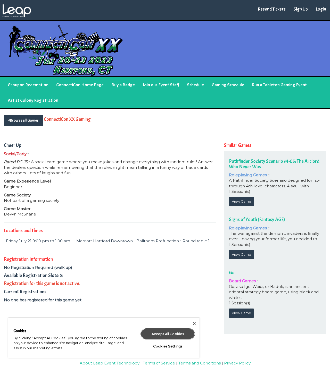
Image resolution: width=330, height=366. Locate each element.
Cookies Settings (167, 346)
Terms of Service (159, 363)
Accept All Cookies (168, 334)
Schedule (195, 85)
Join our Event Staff (161, 85)
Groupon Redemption (28, 85)
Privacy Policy (237, 363)
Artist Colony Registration (33, 100)
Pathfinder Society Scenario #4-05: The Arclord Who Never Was (274, 164)
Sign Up (300, 9)
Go (232, 273)
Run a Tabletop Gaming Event (279, 85)
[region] (104, 338)
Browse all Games (24, 120)
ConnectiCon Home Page (80, 85)
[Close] (194, 323)
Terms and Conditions (199, 363)
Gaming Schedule (228, 85)
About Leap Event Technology (109, 363)
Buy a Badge (123, 85)
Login (321, 9)
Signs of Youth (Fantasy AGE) (257, 220)
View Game (241, 201)
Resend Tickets (272, 9)
